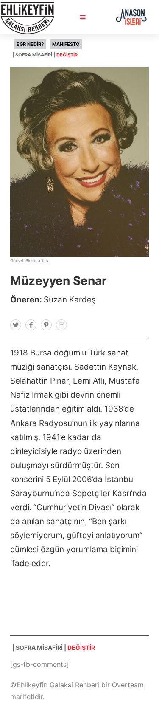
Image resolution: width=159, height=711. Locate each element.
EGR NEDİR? (30, 44)
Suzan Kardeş (70, 300)
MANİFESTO (66, 44)
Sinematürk (36, 260)
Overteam (128, 684)
